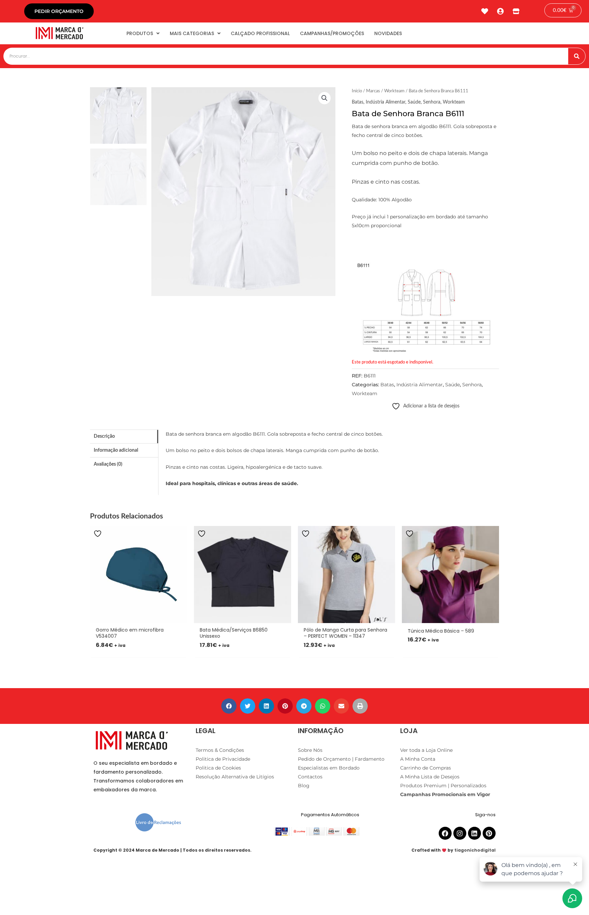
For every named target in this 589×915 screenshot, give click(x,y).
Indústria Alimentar (385, 102)
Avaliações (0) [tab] (108, 464)
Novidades (388, 33)
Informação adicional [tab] (116, 450)
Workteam (394, 91)
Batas (357, 102)
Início (357, 91)
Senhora (431, 102)
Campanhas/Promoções (332, 33)
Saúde (414, 102)
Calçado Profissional (260, 33)
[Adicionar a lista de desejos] (98, 533)
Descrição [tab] (104, 436)
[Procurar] (576, 56)
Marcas (373, 91)
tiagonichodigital (475, 850)
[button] (324, 98)
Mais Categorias (192, 33)
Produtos (139, 33)
